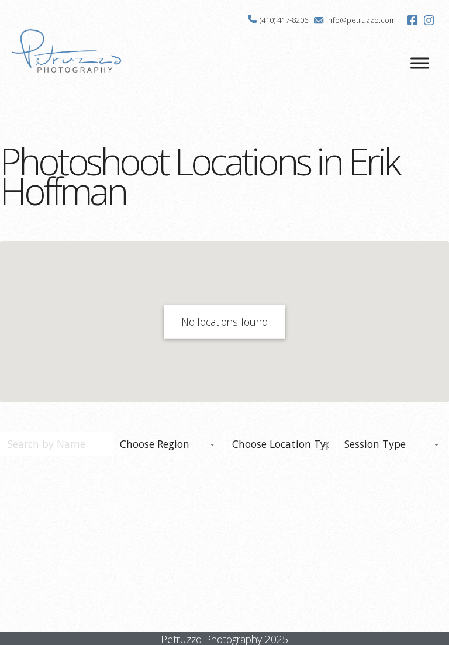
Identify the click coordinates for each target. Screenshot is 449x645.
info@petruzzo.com (361, 20)
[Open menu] (419, 63)
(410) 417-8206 (284, 20)
